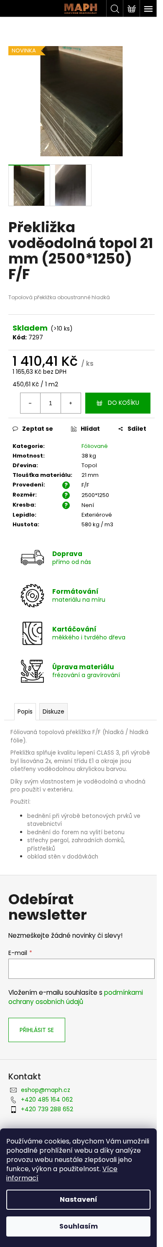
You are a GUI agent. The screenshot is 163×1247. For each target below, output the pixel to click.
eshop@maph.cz (45, 1090)
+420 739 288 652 (47, 1109)
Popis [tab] (25, 711)
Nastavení (78, 1199)
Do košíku (123, 402)
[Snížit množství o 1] (30, 403)
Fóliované (95, 446)
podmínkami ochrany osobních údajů (75, 997)
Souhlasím (78, 1226)
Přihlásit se (37, 1030)
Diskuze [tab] (53, 711)
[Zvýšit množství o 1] (71, 403)
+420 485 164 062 (47, 1099)
